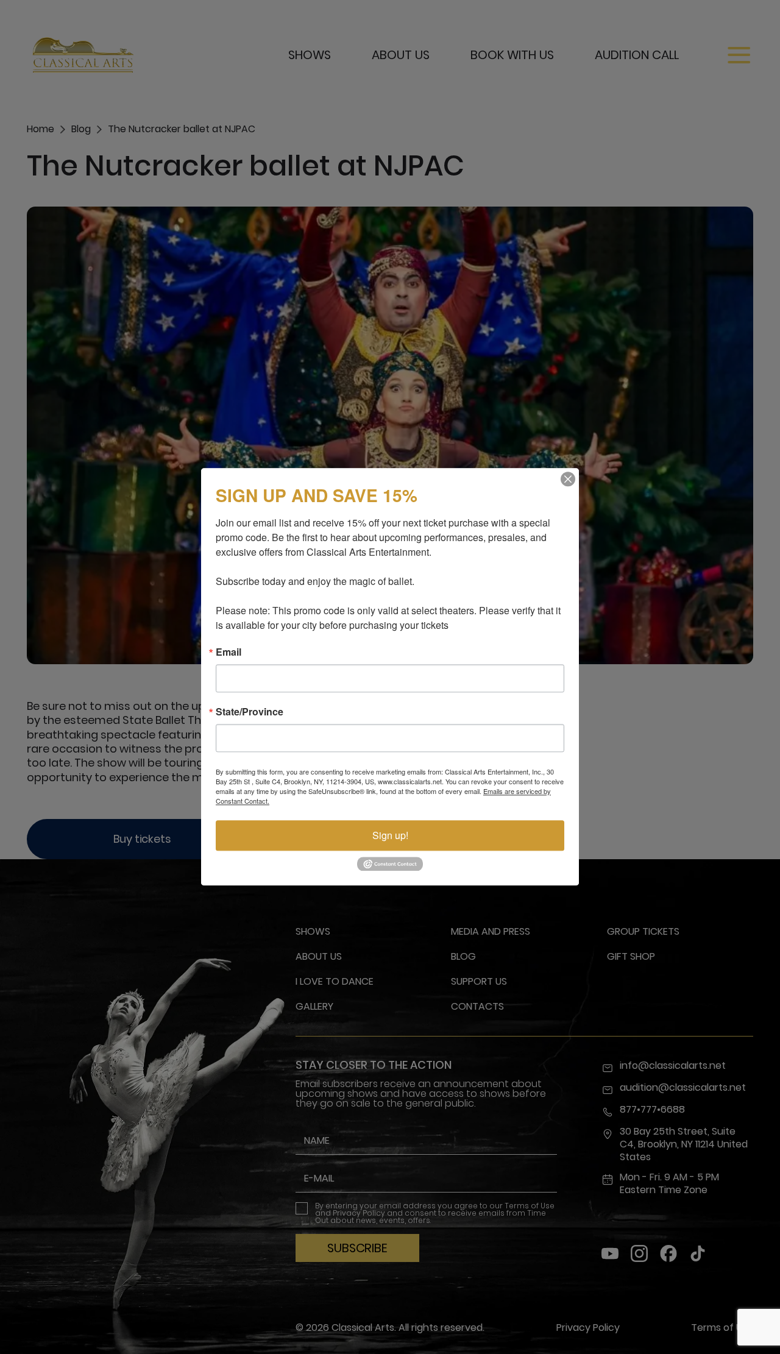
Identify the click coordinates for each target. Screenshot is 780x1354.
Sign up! (390, 835)
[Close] (568, 479)
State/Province (249, 712)
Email (228, 652)
